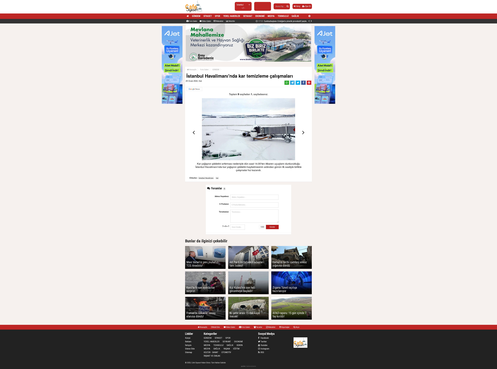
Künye (187, 338)
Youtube (263, 345)
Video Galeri (206, 21)
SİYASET (207, 16)
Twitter (263, 341)
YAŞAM (226, 348)
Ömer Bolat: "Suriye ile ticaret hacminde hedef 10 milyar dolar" (287, 21)
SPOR (217, 16)
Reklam (188, 341)
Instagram (264, 348)
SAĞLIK (295, 16)
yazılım (243, 366)
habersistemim (251, 366)
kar (217, 178)
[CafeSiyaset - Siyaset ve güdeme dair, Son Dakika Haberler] (193, 12)
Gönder (272, 227)
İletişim (188, 345)
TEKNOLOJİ (283, 16)
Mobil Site (216, 327)
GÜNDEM (196, 16)
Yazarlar (259, 327)
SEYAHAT (247, 16)
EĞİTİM (236, 348)
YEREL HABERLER (231, 16)
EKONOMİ (260, 16)
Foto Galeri (192, 21)
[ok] (288, 6)
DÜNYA (240, 345)
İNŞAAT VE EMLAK (212, 355)
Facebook (264, 338)
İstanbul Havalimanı (206, 178)
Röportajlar (285, 327)
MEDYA (271, 16)
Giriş (298, 6)
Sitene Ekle (190, 348)
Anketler (231, 21)
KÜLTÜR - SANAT (211, 352)
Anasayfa (192, 69)
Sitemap (188, 352)
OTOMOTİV (226, 352)
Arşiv (297, 327)
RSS (262, 352)
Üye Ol (308, 6)
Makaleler (219, 21)
